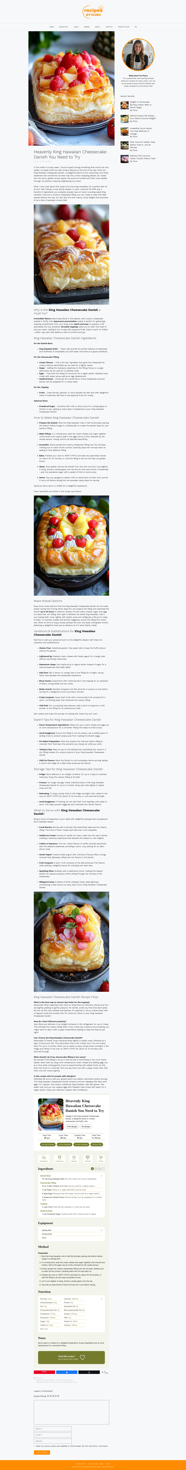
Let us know (63, 1359)
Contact (109, 27)
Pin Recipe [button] (86, 1127)
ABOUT (102, 1464)
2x (96, 1169)
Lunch (76, 27)
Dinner (87, 27)
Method (74, 1161)
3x (100, 1169)
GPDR (108, 1464)
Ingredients (44, 1161)
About (97, 27)
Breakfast (63, 27)
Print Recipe (72, 1127)
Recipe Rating (40, 1396)
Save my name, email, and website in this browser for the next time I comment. (72, 1446)
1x (92, 1169)
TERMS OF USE (93, 1464)
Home (51, 27)
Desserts (39, 1378)
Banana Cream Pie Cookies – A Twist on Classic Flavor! (54, 1380)
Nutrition (88, 1161)
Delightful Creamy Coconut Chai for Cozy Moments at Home (56, 1382)
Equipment (59, 1161)
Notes (101, 1161)
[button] (101, 1176)
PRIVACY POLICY (124, 27)
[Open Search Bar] (135, 27)
